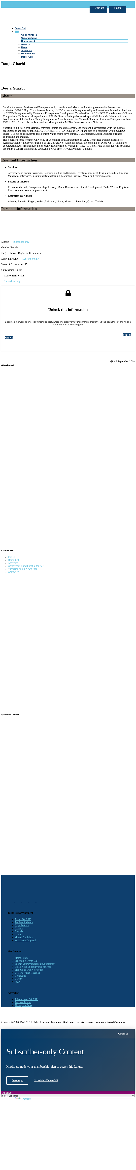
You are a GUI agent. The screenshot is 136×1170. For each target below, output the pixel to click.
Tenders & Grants (24, 922)
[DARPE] (68, 79)
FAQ (17, 981)
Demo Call (13, 560)
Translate (26, 1098)
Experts (19, 928)
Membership (21, 957)
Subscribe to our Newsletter (22, 568)
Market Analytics (24, 937)
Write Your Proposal (25, 940)
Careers (19, 978)
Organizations (22, 925)
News (18, 934)
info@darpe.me (44, 4)
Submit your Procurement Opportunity (35, 963)
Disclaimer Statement (62, 1022)
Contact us (13, 571)
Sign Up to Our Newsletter (29, 969)
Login (117, 7)
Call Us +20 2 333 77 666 (21, 4)
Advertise (13, 563)
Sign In (127, 334)
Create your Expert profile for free (26, 565)
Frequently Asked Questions (110, 1022)
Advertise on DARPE (26, 999)
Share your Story (23, 1005)
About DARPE (23, 919)
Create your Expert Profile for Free (33, 966)
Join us (11, 557)
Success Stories (23, 1002)
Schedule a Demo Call (26, 960)
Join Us (99, 7)
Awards (19, 931)
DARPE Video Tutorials (27, 972)
